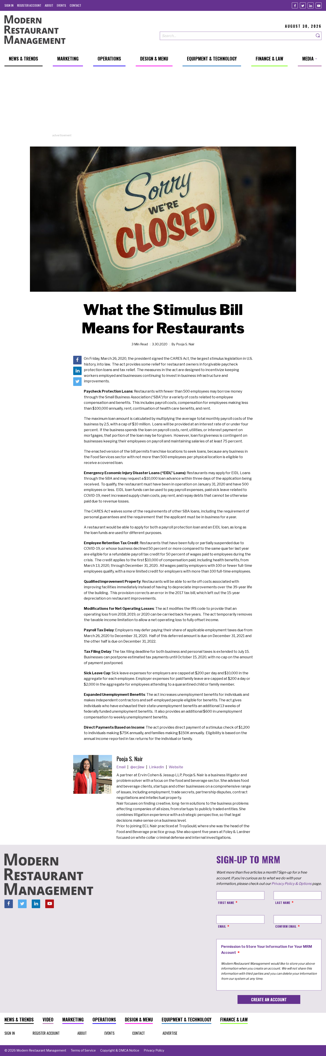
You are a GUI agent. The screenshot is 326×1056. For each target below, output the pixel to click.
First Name (226, 902)
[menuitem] (9, 5)
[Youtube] (319, 5)
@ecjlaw (137, 767)
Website (176, 767)
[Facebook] (295, 5)
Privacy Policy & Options (291, 884)
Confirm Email (286, 926)
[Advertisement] (163, 102)
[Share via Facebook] (77, 360)
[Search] (318, 35)
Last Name (282, 902)
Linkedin (157, 767)
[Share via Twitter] (77, 381)
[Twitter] (303, 5)
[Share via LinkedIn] (77, 370)
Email (121, 767)
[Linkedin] (311, 5)
